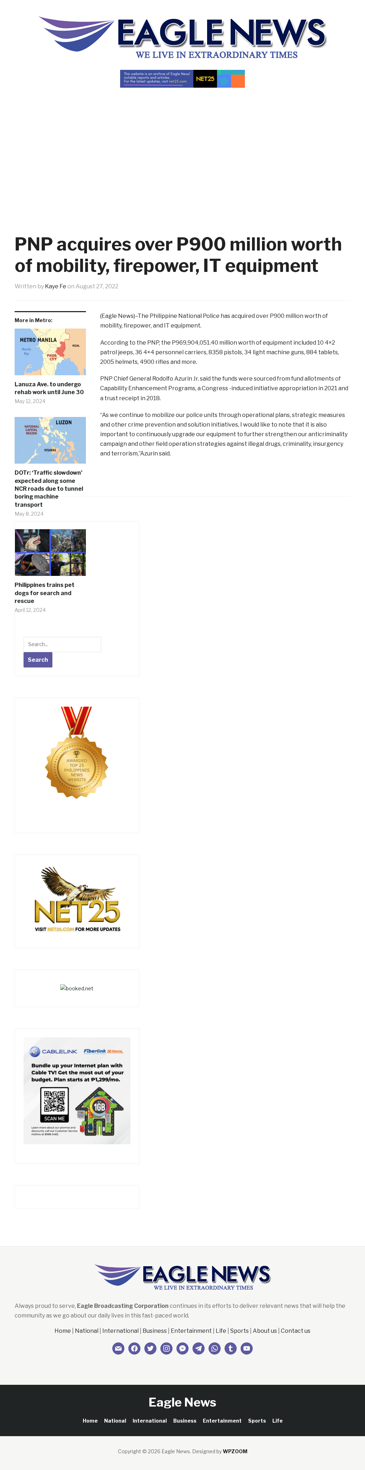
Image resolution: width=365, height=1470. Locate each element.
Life (221, 1330)
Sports (239, 1330)
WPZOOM (235, 1451)
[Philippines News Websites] (77, 760)
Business (155, 1330)
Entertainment (191, 1330)
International (120, 1330)
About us (265, 1330)
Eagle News (182, 1402)
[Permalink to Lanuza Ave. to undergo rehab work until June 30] (50, 355)
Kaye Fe (55, 286)
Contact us (295, 1330)
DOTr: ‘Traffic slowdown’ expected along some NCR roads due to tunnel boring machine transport (49, 488)
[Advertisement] (182, 148)
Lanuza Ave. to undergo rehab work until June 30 (49, 388)
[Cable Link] (77, 1090)
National (86, 1330)
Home (63, 1330)
